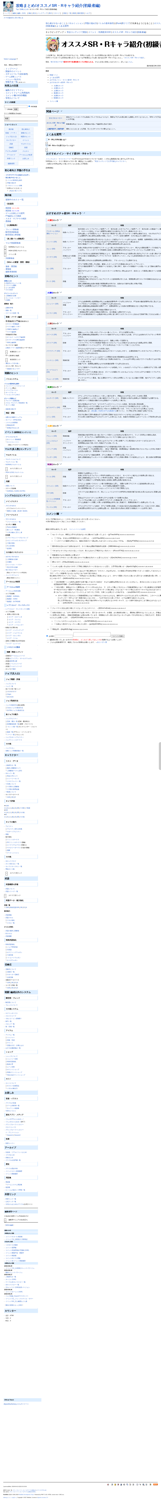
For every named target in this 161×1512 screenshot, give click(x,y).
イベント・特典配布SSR (99, 32)
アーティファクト (13, 853)
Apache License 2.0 (43, 1497)
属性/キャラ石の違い (12, 363)
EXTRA (22, 491)
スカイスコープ (11, 1016)
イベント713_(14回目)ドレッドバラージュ (20, 1268)
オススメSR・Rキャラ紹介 (124, 32)
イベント (26, 140)
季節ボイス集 (10, 869)
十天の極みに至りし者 (14, 532)
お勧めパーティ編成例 (13, 348)
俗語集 (8, 1187)
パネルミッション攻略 (14, 185)
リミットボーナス (13, 839)
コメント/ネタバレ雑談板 (14, 1236)
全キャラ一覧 (10, 773)
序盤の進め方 (11, 183)
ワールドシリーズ (16, 666)
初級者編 (141, 32)
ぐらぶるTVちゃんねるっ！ (15, 1119)
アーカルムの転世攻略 (13, 591)
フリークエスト (11, 519)
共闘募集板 (10, 258)
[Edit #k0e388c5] (61, 425)
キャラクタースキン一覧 (14, 866)
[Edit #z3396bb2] (61, 386)
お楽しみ (26, 158)
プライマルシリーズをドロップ (17, 537)
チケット (10, 1043)
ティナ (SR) (50, 281)
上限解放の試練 (11, 295)
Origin (9, 694)
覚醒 (8, 850)
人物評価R (60, 129)
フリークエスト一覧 (14, 522)
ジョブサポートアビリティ (15, 737)
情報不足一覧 (12, 82)
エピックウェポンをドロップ (17, 540)
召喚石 (11, 147)
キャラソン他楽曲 (13, 1108)
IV (13, 691)
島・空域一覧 (10, 1026)
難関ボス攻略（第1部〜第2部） (17, 511)
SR (12, 797)
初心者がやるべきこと (13, 177)
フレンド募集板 (12, 229)
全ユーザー (16, 369)
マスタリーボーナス (14, 847)
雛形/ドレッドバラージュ (14, 1272)
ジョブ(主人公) (11, 136)
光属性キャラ (59, 95)
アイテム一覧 (10, 1035)
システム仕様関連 (12, 422)
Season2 (17, 1135)
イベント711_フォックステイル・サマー (19, 1298)
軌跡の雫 (10, 1064)
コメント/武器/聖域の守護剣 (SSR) (17, 1250)
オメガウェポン (12, 960)
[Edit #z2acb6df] (61, 464)
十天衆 (22, 808)
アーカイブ (11, 155)
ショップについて (12, 1056)
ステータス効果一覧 (12, 313)
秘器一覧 (10, 732)
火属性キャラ (59, 86)
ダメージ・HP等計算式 (13, 420)
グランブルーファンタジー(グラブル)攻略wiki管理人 (23, 1491)
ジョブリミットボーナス (14, 740)
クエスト (26, 151)
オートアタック (11, 392)
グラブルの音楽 (11, 1103)
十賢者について (11, 792)
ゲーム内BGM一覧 (13, 1105)
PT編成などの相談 (13, 216)
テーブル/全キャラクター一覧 (16, 1282)
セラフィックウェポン (14, 952)
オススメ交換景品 (13, 1086)
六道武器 (10, 955)
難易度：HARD (12, 599)
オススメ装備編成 (13, 324)
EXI (8, 697)
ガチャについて (13, 74)
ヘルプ (87, 13)
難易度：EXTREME (13, 601)
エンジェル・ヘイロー (13, 298)
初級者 (9, 369)
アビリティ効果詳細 (12, 400)
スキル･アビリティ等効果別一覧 (17, 403)
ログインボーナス (12, 1013)
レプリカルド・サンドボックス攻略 (18, 609)
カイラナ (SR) (51, 313)
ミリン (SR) (50, 417)
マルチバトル (26, 144)
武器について (10, 889)
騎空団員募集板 (12, 232)
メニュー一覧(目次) (13, 79)
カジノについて (11, 1083)
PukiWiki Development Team (26, 1494)
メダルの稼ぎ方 (12, 1088)
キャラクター (11, 140)
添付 (50, 13)
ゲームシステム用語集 (14, 1184)
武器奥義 (9, 915)
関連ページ (54, 75)
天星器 (9, 949)
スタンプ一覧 (10, 1024)
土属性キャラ (59, 91)
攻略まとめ (24, 9)
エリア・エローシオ (15, 617)
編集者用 (11, 163)
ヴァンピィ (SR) (52, 486)
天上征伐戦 (11, 546)
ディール (9, 388)
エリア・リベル (12, 638)
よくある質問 (10, 287)
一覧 (69, 13)
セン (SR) (49, 269)
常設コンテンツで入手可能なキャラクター (110, 161)
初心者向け (26, 129)
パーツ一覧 (11, 734)
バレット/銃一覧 (12, 726)
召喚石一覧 (11, 972)
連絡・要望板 (11, 266)
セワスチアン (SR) (53, 407)
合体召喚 (10, 977)
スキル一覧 (11, 923)
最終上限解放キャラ (14, 768)
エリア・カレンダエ (14, 635)
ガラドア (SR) (51, 343)
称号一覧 (9, 1021)
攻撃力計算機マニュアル (14, 417)
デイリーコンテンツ (11, 293)
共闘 (25, 147)
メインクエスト (11, 505)
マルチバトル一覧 (12, 462)
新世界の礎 (13, 661)
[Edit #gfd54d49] (61, 219)
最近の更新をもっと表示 (14, 1305)
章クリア (18, 191)
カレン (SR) (50, 249)
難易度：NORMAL (13, 596)
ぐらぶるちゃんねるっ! (13, 1121)
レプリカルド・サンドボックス (18, 605)
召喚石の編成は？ (13, 329)
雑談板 (8, 208)
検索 (74, 13)
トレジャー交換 (12, 1059)
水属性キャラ (59, 88)
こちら (130, 62)
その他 (22, 812)
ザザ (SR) (49, 493)
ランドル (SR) (51, 507)
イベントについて (12, 437)
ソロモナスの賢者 (13, 647)
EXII (12, 697)
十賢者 (13, 669)
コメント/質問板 (11, 1247)
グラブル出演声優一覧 (13, 1160)
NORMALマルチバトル (13, 464)
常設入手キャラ (12, 776)
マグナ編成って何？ (14, 326)
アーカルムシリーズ (18, 656)
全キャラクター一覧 (12, 1284)
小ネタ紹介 (9, 289)
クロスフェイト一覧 (14, 781)
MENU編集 (9, 1225)
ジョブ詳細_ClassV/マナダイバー (17, 1296)
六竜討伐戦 (11, 543)
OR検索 (9, 109)
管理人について (13, 98)
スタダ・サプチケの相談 (16, 218)
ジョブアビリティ (12, 718)
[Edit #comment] (61, 513)
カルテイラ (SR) (52, 398)
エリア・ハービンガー (16, 625)
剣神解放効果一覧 (13, 724)
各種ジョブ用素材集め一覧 (15, 751)
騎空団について (11, 1002)
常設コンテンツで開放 (77, 32)
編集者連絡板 (11, 272)
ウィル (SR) (50, 477)
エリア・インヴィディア (15, 630)
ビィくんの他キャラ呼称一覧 (15, 1190)
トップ (6, 13)
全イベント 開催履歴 (14, 439)
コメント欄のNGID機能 (16, 95)
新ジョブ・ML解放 (13, 530)
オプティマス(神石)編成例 (16, 340)
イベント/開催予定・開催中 (15, 1253)
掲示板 (11, 129)
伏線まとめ (9, 1157)
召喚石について (11, 969)
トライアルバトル (12, 390)
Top (17, 9)
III (11, 691)
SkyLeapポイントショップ (16, 1075)
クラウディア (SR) (53, 351)
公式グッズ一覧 (11, 1201)
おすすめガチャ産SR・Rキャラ (61, 82)
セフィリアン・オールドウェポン (21, 658)
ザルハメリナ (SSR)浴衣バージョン (18, 1287)
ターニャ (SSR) (11, 1279)
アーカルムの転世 (25, 155)
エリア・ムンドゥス (14, 643)
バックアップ (42, 13)
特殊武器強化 (10, 944)
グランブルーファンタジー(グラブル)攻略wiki (24, 1490)
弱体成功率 (11, 425)
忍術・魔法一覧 (12, 721)
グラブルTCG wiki (41, 1490)
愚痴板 (8, 221)
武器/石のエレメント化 (13, 283)
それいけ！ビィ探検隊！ (14, 1018)
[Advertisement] (22, 40)
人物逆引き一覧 (11, 765)
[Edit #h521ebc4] (64, 133)
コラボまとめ (10, 1155)
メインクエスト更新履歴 (14, 1171)
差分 (34, 13)
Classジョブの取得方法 (15, 708)
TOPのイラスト (11, 1111)
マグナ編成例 (11, 332)
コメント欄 (54, 101)
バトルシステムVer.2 (13, 394)
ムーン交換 (11, 1067)
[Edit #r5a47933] (61, 292)
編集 (14, 13)
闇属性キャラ (59, 98)
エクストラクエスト (12, 556)
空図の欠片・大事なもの (15, 1045)
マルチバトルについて (13, 459)
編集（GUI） (22, 13)
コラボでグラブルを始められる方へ (18, 175)
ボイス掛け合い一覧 (12, 864)
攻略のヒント (26, 133)
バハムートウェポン (14, 957)
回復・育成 (11, 1040)
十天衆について (11, 784)
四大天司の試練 (12, 567)
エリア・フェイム (15, 619)
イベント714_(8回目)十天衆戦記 (17, 1239)
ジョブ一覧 (9, 686)
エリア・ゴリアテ (15, 622)
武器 (11, 144)
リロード (56, 13)
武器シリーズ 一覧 (12, 891)
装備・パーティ (11, 133)
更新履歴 (23, 74)
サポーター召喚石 (13, 974)
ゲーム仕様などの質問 (15, 213)
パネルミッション (75, 23)
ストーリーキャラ (13, 778)
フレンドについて (12, 1005)
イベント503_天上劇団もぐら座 (16, 1301)
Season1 (10, 1135)
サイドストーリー (13, 442)
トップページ (12, 69)
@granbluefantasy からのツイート (16, 1404)
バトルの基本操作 (106, 23)
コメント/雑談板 (11, 1255)
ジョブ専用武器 (12, 947)
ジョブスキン (10, 748)
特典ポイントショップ (14, 1072)
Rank (12, 191)
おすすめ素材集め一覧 (13, 1048)
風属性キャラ (59, 93)
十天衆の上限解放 (13, 786)
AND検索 (33, 106)
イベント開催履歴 (12, 1174)
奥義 (7, 834)
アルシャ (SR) (51, 436)
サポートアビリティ (14, 831)
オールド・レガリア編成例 (16, 337)
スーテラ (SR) (51, 257)
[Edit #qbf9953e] (94, 153)
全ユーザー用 (102, 642)
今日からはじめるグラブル (15, 1204)
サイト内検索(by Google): (13, 113)
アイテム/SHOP (11, 151)
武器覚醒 (9, 936)
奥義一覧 (9, 310)
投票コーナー (10, 1143)
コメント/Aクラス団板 (13, 1258)
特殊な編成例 (11, 342)
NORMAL (10, 491)
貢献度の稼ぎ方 (11, 409)
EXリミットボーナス (14, 842)
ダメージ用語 (10, 405)
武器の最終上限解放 (12, 931)
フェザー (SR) (51, 457)
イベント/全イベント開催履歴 (16, 1261)
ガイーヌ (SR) (51, 335)
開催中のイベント (14, 71)
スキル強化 (11, 920)
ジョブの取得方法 (12, 705)
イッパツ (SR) (51, 242)
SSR (8, 797)
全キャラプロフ (11, 861)
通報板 (8, 269)
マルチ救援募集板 (13, 243)
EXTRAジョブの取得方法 (15, 710)
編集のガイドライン (15, 90)
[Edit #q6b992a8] (61, 323)
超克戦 (9, 548)
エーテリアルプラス (14, 845)
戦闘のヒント (26, 136)
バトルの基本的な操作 (14, 180)
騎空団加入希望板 (13, 235)
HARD (17, 491)
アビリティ (9, 826)
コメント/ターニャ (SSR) (14, 1292)
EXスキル (9, 933)
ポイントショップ (13, 1069)
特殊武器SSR (14, 907)
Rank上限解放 (12, 527)
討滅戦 (8, 300)
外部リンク (11, 158)
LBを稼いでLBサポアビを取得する (103, 411)
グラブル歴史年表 (12, 1168)
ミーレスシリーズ (16, 663)
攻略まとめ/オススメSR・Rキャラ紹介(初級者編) (58, 5)
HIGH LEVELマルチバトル (15, 472)
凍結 (29, 13)
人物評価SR (51, 129)
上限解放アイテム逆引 (14, 770)
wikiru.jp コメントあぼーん (10, 1497)
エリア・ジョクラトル (14, 633)
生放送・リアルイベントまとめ (16, 1152)
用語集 (8, 1182)
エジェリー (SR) (52, 304)
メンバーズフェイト (12, 575)
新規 (65, 13)
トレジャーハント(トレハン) (15, 386)
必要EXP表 (9, 308)
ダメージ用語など (10, 398)
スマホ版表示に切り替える (13, 18)
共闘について (10, 486)
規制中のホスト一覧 (15, 200)
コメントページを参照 (77, 529)
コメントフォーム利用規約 (18, 93)
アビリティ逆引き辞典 (14, 829)
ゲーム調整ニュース (13, 77)
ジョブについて (11, 683)
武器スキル (9, 917)
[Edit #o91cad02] (61, 111)
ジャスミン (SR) (52, 360)
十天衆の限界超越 (13, 789)
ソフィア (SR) (51, 449)
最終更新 (80, 13)
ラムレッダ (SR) (52, 379)
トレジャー (11, 1037)
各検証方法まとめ (13, 428)
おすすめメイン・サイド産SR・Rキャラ (64, 80)
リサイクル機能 (11, 285)
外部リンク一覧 (11, 1199)
